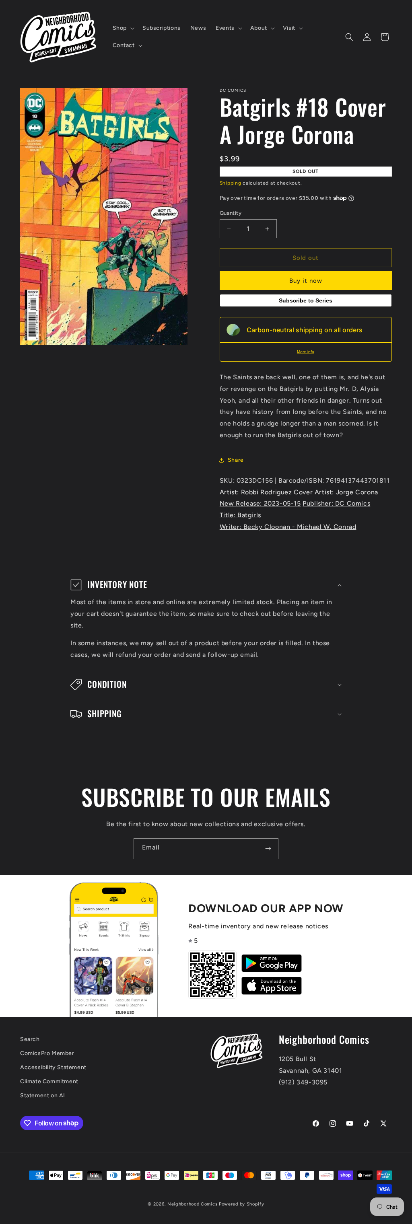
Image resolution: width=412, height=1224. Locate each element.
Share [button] (236, 460)
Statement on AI (42, 1095)
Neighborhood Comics (192, 1204)
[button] (123, 28)
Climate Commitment (49, 1081)
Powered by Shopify (241, 1204)
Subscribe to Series (305, 300)
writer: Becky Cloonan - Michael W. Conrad (288, 527)
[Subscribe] (268, 848)
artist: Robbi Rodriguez (256, 492)
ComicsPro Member (47, 1053)
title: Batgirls (240, 515)
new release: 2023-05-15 (260, 503)
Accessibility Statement (53, 1067)
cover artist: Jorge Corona (336, 492)
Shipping (230, 183)
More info (305, 352)
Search (30, 1039)
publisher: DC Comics (336, 503)
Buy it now (305, 280)
